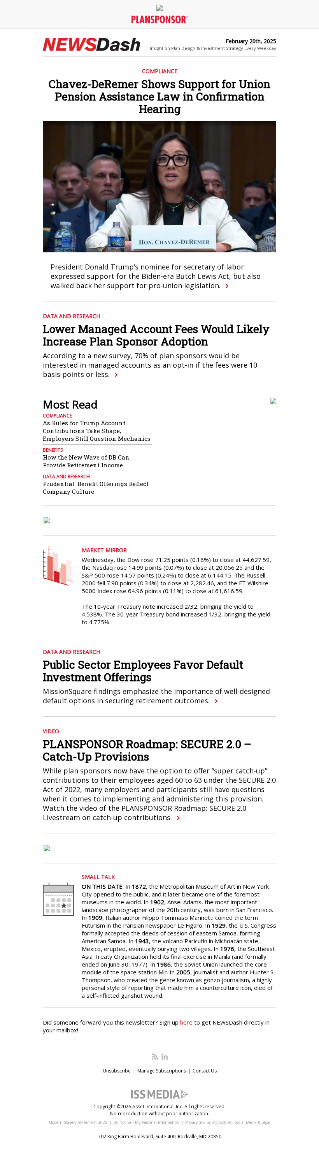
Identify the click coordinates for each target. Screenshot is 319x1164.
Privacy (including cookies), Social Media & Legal (227, 1122)
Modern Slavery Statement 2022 (78, 1122)
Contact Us (205, 1070)
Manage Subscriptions (161, 1070)
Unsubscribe (117, 1070)
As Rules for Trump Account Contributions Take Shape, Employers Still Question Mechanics (97, 430)
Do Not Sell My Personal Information (146, 1122)
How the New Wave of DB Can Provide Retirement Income (86, 461)
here (186, 1022)
